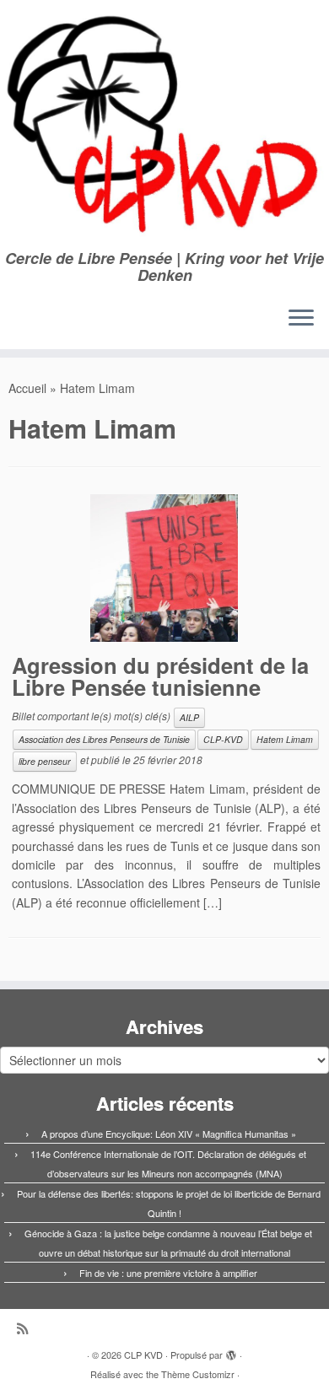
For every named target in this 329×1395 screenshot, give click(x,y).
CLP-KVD (223, 739)
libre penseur (45, 761)
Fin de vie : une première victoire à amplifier (168, 1272)
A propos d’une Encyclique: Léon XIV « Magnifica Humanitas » (168, 1133)
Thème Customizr (198, 1374)
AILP (189, 717)
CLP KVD (143, 1354)
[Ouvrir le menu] (301, 318)
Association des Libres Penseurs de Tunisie (104, 739)
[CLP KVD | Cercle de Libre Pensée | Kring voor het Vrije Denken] (164, 124)
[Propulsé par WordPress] (231, 1351)
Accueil (27, 388)
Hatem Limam (284, 739)
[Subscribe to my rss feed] (26, 1328)
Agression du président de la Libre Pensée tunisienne (160, 676)
